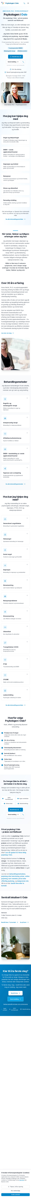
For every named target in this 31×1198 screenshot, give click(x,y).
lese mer (21, 1180)
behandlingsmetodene (17, 874)
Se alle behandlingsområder (14, 219)
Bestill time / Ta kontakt (8, 922)
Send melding (12, 62)
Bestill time (14, 993)
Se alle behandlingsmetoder (14, 484)
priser (22, 876)
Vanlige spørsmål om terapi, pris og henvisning (15, 1004)
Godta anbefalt (15, 1194)
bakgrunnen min (23, 881)
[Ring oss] (24, 3)
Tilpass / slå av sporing (16, 1186)
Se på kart (23, 922)
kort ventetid (13, 878)
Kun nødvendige (15, 1190)
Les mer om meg (6, 333)
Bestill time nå (16, 56)
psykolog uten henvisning (10, 876)
